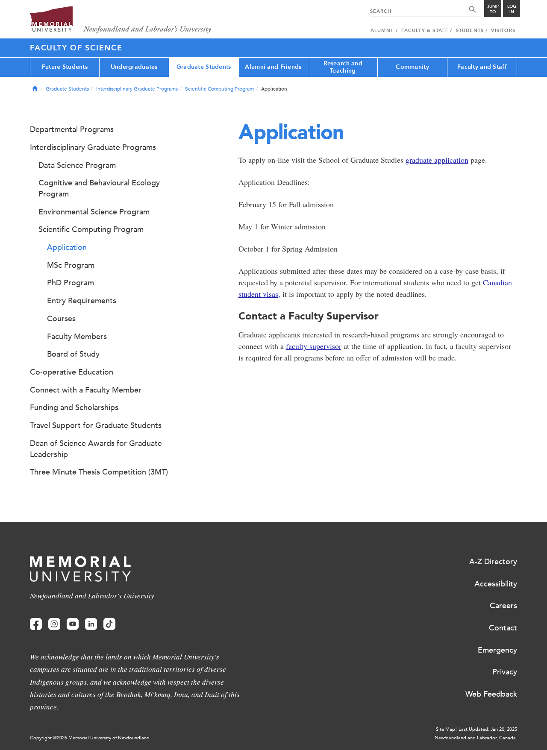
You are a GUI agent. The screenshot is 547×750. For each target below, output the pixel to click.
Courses (61, 318)
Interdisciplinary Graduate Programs (137, 89)
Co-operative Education (71, 372)
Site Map (445, 729)
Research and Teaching (342, 67)
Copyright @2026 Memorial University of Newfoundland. (90, 738)
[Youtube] (73, 624)
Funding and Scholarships (74, 407)
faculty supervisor (313, 346)
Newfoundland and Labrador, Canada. (476, 738)
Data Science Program (77, 165)
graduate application (437, 160)
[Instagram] (54, 624)
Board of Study (73, 354)
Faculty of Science (76, 48)
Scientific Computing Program (219, 89)
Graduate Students (203, 66)
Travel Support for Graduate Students (96, 425)
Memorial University (121, 20)
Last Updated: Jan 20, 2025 (488, 729)
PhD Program (70, 282)
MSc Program (70, 265)
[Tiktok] (109, 624)
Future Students (65, 66)
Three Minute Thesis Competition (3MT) (99, 472)
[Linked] (91, 624)
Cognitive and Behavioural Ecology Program (99, 188)
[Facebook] (36, 624)
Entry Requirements (81, 300)
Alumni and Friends (273, 66)
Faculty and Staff (482, 66)
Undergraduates (134, 66)
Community (412, 66)
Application (67, 247)
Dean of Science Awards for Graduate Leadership (96, 449)
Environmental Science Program (94, 212)
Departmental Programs (72, 129)
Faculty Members (77, 336)
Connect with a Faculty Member (85, 390)
